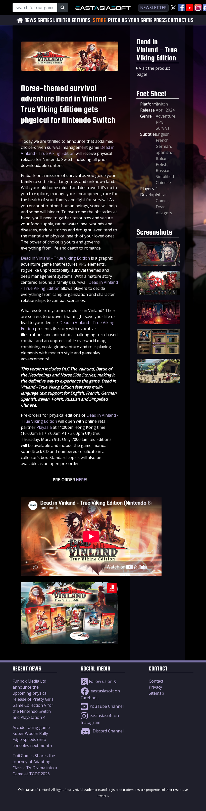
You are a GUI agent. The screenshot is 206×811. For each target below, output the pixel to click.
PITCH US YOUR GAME (130, 20)
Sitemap (156, 693)
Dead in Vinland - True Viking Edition (55, 258)
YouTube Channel (106, 706)
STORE (99, 20)
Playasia (44, 427)
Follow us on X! (102, 681)
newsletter (153, 7)
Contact (156, 681)
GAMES (44, 20)
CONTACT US (180, 20)
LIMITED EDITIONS (71, 20)
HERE (81, 479)
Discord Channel (108, 731)
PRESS (160, 20)
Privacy (155, 687)
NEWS (30, 20)
